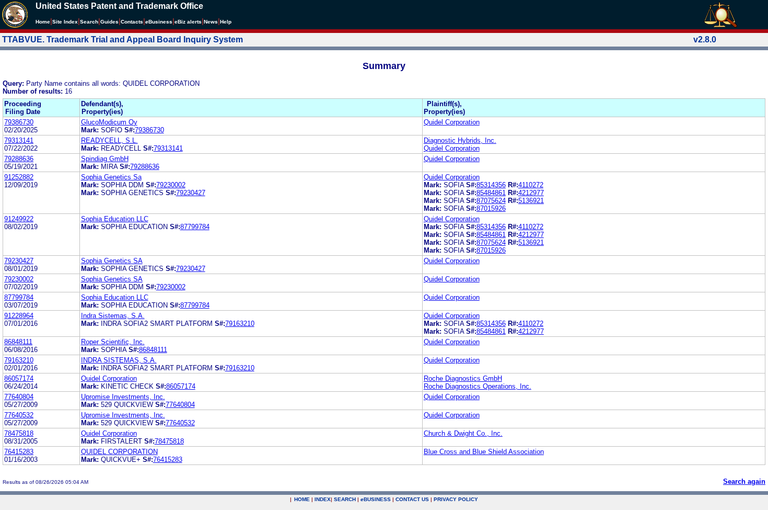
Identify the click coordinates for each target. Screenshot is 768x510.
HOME (302, 499)
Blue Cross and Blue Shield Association (484, 452)
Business (158, 22)
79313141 (18, 140)
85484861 (491, 193)
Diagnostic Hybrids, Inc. (460, 140)
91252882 (18, 177)
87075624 (491, 201)
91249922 (18, 219)
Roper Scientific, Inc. (113, 342)
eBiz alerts (188, 22)
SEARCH (345, 499)
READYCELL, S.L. (109, 140)
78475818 (18, 433)
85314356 (491, 185)
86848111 (18, 342)
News (211, 22)
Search (89, 22)
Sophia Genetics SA (112, 261)
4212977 (531, 193)
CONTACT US (412, 499)
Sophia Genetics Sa (111, 177)
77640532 (18, 415)
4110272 (530, 185)
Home (43, 22)
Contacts (132, 22)
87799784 (195, 227)
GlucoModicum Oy (109, 122)
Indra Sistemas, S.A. (113, 316)
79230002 (170, 185)
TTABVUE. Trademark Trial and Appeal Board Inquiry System (122, 39)
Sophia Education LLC (114, 219)
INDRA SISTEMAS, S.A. (119, 360)
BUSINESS (375, 499)
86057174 (18, 378)
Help (225, 22)
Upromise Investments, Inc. (123, 397)
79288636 (18, 159)
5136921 (531, 201)
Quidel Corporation (452, 122)
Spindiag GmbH (105, 159)
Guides (109, 22)
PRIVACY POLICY (456, 499)
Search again (744, 481)
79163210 (239, 323)
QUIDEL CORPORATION (119, 452)
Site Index (65, 22)
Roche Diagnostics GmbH (463, 378)
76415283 (18, 452)
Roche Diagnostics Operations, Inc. (477, 386)
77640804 (18, 397)
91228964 (18, 316)
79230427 (190, 193)
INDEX (323, 499)
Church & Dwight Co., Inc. (463, 433)
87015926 (491, 208)
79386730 (18, 122)
